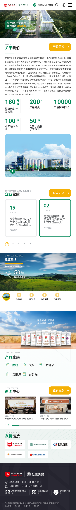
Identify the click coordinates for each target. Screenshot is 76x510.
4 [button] (24, 243)
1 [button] (14, 29)
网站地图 (17, 506)
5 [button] (30, 243)
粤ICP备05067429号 (53, 503)
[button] (8, 425)
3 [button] (28, 29)
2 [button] (21, 29)
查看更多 (59, 46)
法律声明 (27, 506)
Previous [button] (54, 29)
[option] (38, 19)
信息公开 (36, 506)
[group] (20, 408)
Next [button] (61, 29)
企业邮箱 (8, 506)
